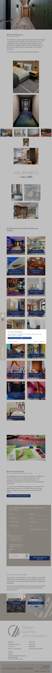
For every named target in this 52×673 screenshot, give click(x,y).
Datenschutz (41, 341)
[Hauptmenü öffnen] (3, 319)
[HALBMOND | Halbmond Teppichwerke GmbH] (2, 315)
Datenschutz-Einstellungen (13, 341)
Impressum (36, 341)
